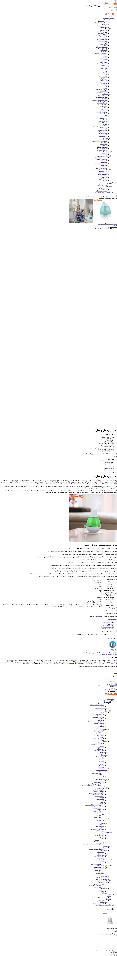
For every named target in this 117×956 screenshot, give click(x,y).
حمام (106, 71)
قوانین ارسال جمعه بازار (107, 627)
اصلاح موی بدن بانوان (101, 98)
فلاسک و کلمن (103, 50)
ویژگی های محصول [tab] (109, 468)
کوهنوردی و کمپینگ (102, 147)
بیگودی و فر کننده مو (101, 101)
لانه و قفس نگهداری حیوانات (93, 783)
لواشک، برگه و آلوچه (102, 185)
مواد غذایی (111, 181)
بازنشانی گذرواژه (112, 684)
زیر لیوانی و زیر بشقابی (101, 53)
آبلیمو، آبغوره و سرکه (101, 191)
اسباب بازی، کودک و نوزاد (104, 156)
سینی (99, 732)
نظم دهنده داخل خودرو (95, 885)
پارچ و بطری (104, 51)
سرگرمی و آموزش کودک (100, 157)
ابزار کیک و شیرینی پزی (101, 34)
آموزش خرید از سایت (108, 625)
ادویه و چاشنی (103, 189)
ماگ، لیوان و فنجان (102, 48)
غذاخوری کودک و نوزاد (101, 168)
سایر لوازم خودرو (102, 174)
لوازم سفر (48, 663)
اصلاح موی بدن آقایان (101, 97)
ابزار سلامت (104, 119)
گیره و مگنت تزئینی (96, 744)
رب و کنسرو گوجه (102, 188)
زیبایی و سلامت (106, 94)
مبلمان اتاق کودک (102, 166)
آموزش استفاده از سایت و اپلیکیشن (104, 192)
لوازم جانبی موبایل (102, 21)
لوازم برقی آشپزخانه (102, 31)
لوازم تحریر (104, 153)
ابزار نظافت (104, 84)
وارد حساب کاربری (100, 616)
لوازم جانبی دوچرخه (102, 150)
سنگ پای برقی (97, 811)
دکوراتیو (105, 56)
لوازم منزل (108, 28)
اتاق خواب (104, 72)
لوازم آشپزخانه (103, 30)
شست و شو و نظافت (101, 81)
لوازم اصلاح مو (103, 118)
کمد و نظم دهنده (103, 80)
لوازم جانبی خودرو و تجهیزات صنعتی (101, 169)
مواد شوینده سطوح (96, 773)
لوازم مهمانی (104, 54)
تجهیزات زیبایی (97, 812)
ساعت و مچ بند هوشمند (101, 25)
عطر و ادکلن (97, 817)
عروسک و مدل (103, 162)
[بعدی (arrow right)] (114, 955)
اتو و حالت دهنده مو (102, 103)
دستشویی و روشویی (102, 69)
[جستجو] (116, 9)
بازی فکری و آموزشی (101, 159)
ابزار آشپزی (104, 42)
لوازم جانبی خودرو (102, 171)
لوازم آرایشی (104, 109)
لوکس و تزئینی (103, 57)
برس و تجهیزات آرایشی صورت (93, 805)
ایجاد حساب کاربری (112, 691)
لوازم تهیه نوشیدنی (102, 33)
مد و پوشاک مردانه (102, 130)
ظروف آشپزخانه (103, 38)
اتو (106, 86)
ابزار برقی (104, 180)
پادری (106, 74)
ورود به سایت (113, 686)
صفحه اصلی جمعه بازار (108, 622)
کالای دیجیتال (107, 19)
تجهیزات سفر (103, 142)
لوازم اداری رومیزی (96, 864)
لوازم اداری (104, 154)
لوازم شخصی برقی (102, 95)
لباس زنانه (104, 135)
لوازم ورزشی (103, 139)
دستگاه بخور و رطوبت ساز (100, 125)
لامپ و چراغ (104, 66)
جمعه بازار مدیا (110, 624)
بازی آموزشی (97, 870)
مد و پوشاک (108, 128)
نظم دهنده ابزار (103, 178)
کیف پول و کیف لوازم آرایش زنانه (92, 844)
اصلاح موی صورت (102, 104)
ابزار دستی (104, 177)
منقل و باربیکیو (103, 44)
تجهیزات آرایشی (103, 113)
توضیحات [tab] (111, 466)
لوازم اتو (105, 88)
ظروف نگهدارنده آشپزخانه (94, 721)
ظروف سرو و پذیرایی (101, 47)
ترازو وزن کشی (103, 127)
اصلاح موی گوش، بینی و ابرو (99, 100)
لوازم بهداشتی (103, 116)
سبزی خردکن (103, 78)
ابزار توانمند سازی (102, 121)
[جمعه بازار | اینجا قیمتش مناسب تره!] (109, 15)
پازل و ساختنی (103, 160)
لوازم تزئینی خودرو (102, 172)
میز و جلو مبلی (103, 60)
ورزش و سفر (107, 138)
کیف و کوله (104, 145)
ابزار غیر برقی (103, 175)
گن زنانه (96, 841)
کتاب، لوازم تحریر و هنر (104, 151)
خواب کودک (104, 165)
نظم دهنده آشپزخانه (102, 39)
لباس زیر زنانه (97, 840)
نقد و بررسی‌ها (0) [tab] (109, 469)
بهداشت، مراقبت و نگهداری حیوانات (91, 785)
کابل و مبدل (104, 24)
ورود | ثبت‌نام (113, 10)
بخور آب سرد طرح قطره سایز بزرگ (107, 224)
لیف (100, 759)
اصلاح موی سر (103, 106)
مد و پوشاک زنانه (103, 133)
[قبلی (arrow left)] (116, 955)
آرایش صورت (103, 110)
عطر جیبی (98, 815)
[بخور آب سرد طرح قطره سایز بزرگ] (93, 222)
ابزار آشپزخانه (103, 36)
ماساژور (105, 124)
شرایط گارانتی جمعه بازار (107, 628)
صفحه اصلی (110, 16)
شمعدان (105, 59)
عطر (106, 115)
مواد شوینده (104, 83)
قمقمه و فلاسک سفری (101, 148)
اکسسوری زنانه (103, 136)
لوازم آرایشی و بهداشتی (58, 663)
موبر (100, 821)
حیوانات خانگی (103, 91)
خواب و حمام (104, 68)
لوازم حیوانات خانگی (102, 92)
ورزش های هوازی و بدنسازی (99, 141)
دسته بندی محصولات (108, 18)
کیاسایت (81, 666)
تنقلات (109, 183)
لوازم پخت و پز (103, 41)
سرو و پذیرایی (103, 45)
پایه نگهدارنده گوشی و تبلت (100, 22)
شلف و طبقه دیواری (102, 63)
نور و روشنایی (103, 65)
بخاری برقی (104, 77)
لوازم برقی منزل (103, 75)
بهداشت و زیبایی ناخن (101, 112)
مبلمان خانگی (103, 62)
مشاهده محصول (112, 227)
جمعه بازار (114, 660)
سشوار (105, 107)
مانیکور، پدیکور (97, 808)
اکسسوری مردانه (102, 131)
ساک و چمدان (103, 144)
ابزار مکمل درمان (102, 122)
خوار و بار (108, 186)
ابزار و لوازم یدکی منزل (101, 89)
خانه (116, 196)
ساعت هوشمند (103, 27)
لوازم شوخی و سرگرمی (101, 163)
